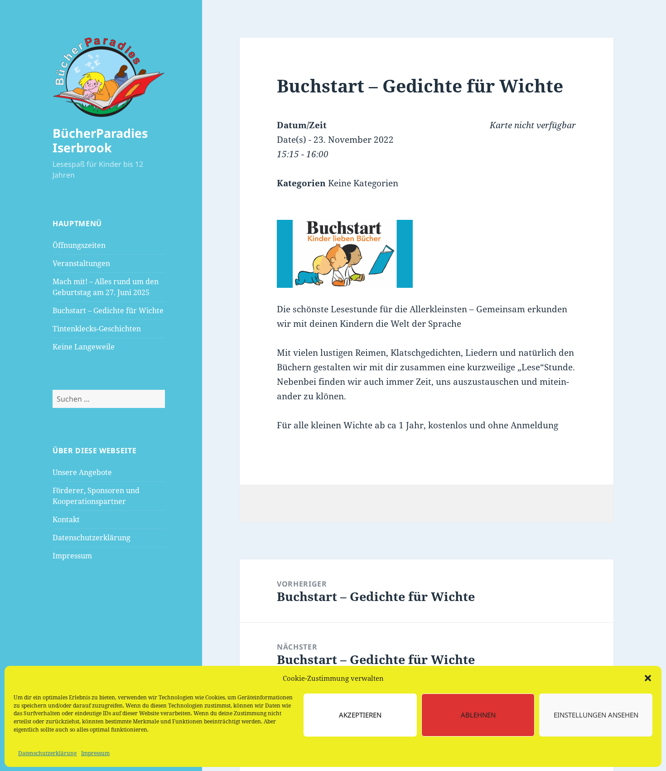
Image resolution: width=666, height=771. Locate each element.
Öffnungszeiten (79, 245)
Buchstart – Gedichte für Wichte (108, 310)
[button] (647, 678)
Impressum (95, 753)
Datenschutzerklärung (47, 753)
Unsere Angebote (82, 472)
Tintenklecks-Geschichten (97, 329)
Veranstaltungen (81, 263)
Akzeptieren (360, 714)
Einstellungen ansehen (596, 714)
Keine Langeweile (84, 347)
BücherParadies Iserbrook (100, 140)
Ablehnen (478, 714)
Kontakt (66, 519)
